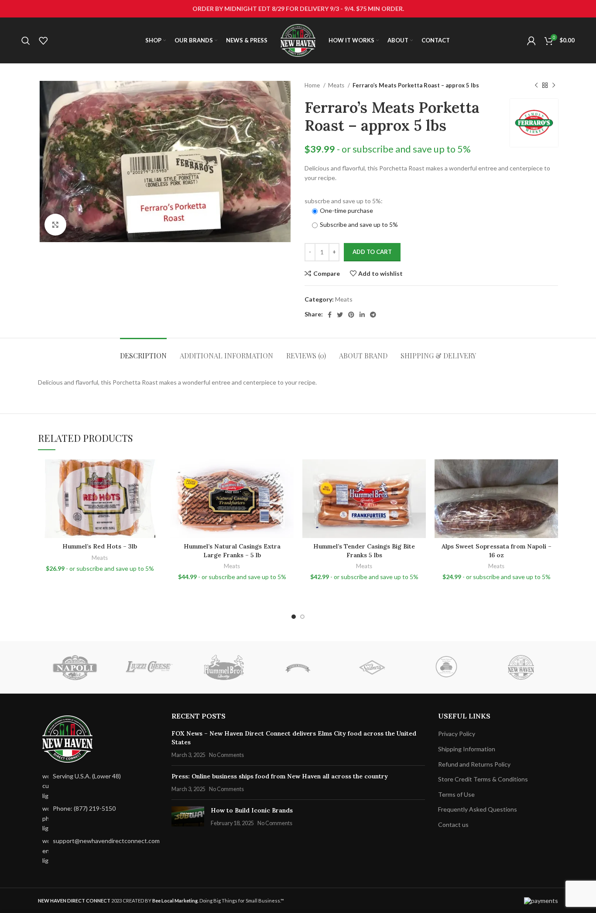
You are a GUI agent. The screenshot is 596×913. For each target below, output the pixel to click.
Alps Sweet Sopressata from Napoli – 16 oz (496, 550)
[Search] (25, 40)
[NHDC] (520, 667)
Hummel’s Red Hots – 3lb (99, 546)
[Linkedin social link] (362, 314)
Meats (337, 85)
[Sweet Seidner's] (372, 667)
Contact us (453, 824)
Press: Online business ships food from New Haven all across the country (279, 776)
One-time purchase (346, 210)
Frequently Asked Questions (477, 809)
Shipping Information (466, 749)
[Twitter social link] (340, 314)
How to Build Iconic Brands (252, 810)
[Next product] (553, 85)
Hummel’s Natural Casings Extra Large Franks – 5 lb (232, 550)
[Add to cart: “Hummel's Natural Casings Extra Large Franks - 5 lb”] (287, 493)
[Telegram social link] (373, 314)
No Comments (226, 755)
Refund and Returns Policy (474, 764)
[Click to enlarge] (55, 225)
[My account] (531, 40)
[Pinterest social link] (351, 314)
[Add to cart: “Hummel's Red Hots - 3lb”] (155, 493)
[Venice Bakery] (298, 667)
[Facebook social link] (329, 314)
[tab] (143, 351)
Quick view (155, 513)
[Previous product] (536, 85)
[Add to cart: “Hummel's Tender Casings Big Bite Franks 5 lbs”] (419, 493)
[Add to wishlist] (155, 473)
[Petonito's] (446, 667)
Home (313, 85)
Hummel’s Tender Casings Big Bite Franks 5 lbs (364, 550)
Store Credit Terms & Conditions (483, 779)
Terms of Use (456, 794)
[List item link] (98, 818)
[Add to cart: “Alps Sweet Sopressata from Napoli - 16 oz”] (551, 493)
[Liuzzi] (149, 667)
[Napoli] (75, 667)
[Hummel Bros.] (224, 667)
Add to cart (372, 251)
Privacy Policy (456, 733)
